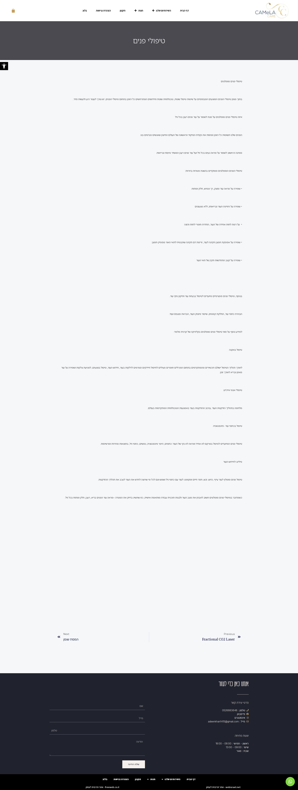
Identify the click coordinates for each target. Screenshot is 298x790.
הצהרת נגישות (103, 10)
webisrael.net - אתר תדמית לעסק (223, 787)
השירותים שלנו (163, 10)
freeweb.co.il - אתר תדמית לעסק (102, 787)
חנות (140, 10)
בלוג (84, 10)
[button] (4, 66)
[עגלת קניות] (13, 10)
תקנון (122, 10)
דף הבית (184, 10)
